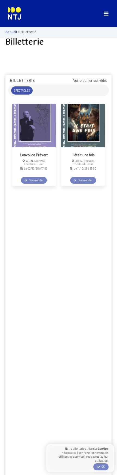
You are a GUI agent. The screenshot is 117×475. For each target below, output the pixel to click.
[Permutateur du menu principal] (106, 13)
